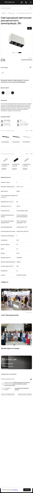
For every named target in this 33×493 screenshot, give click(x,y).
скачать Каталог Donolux (25, 394)
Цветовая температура (7, 186)
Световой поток (5, 206)
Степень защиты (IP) (7, 266)
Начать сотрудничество (8, 394)
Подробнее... (15, 489)
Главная (3, 13)
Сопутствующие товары (7, 130)
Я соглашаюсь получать (16, 389)
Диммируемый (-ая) (7, 201)
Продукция (11, 13)
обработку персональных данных (21, 382)
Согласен (27, 489)
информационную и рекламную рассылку (22, 389)
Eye (3, 60)
